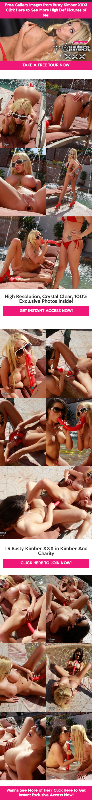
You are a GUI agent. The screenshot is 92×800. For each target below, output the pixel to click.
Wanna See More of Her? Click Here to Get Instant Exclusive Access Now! (46, 793)
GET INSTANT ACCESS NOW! (46, 311)
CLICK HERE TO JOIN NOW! (46, 563)
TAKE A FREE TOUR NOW (46, 65)
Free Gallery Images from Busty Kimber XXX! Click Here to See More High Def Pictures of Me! (46, 10)
